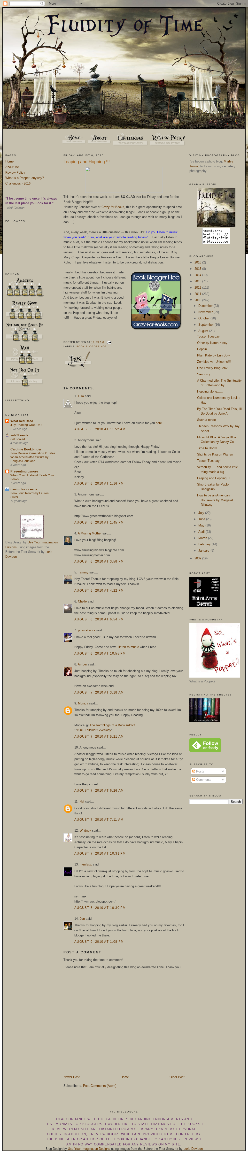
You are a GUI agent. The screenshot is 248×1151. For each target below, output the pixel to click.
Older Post (177, 1077)
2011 (198, 294)
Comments (203, 779)
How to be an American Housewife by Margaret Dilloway (215, 500)
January (204, 550)
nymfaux (86, 864)
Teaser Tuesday (208, 336)
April (202, 531)
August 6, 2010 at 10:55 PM (100, 653)
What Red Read (21, 421)
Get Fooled (17, 439)
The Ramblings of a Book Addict (112, 725)
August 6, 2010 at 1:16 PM (99, 483)
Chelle (82, 601)
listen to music (128, 647)
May (201, 525)
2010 (198, 300)
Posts (199, 771)
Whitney (85, 830)
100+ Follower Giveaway (94, 730)
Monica (83, 703)
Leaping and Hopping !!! (86, 161)
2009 (198, 558)
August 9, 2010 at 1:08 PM (99, 941)
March (203, 538)
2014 (198, 275)
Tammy (83, 572)
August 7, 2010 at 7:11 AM (99, 819)
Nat (81, 801)
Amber (82, 664)
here (159, 423)
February (205, 544)
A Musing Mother (89, 533)
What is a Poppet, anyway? (24, 178)
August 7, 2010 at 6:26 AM (99, 790)
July (201, 513)
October (204, 318)
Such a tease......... (211, 420)
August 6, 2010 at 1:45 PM (99, 522)
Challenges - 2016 (18, 183)
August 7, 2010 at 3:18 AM (99, 692)
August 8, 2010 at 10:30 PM (100, 908)
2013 (198, 281)
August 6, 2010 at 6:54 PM (99, 619)
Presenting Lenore (24, 471)
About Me (12, 167)
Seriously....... (207, 374)
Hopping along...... (210, 391)
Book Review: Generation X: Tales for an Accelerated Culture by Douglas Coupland (32, 457)
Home (9, 161)
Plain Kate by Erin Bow (213, 355)
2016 (198, 262)
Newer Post (71, 1077)
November (206, 312)
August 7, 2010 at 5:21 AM (99, 736)
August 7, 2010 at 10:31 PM (100, 853)
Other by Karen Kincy (212, 343)
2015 (198, 268)
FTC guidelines (113, 1119)
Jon (82, 918)
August (203, 331)
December (206, 306)
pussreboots (86, 630)
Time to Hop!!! (207, 448)
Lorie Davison (193, 1149)
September (206, 324)
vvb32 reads (19, 435)
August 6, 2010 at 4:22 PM (99, 590)
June (202, 519)
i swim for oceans (23, 489)
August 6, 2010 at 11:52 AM (100, 429)
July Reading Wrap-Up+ (26, 425)
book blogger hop (92, 346)
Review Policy (15, 172)
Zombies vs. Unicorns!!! (214, 361)
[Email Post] (108, 342)
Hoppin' (202, 349)
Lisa (81, 396)
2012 (198, 287)
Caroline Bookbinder (25, 449)
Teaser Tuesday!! (209, 461)
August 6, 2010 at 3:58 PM (99, 561)
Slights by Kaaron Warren (215, 454)
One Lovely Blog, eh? (212, 368)
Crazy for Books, (113, 207)
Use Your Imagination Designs (89, 1149)
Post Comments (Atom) (99, 1086)
